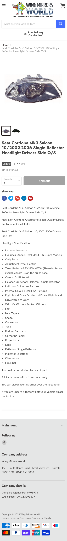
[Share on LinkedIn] (23, 198)
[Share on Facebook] (4, 198)
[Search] (60, 24)
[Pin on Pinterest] (30, 198)
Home (5, 44)
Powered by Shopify (41, 518)
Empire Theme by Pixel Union (16, 518)
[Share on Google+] (17, 198)
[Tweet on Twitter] (10, 198)
